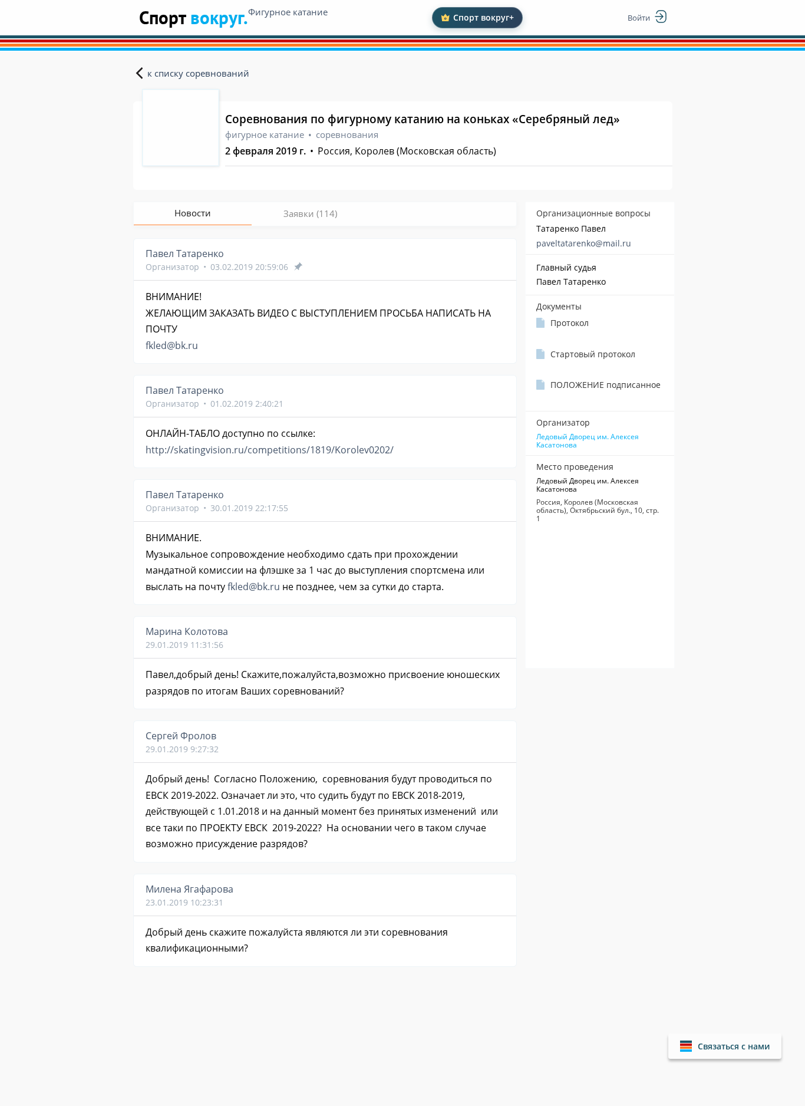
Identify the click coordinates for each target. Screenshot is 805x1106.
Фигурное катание (288, 12)
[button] (724, 1046)
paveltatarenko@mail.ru (583, 243)
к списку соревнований (198, 73)
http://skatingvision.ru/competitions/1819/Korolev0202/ (270, 449)
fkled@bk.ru (172, 345)
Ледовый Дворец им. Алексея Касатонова (587, 441)
